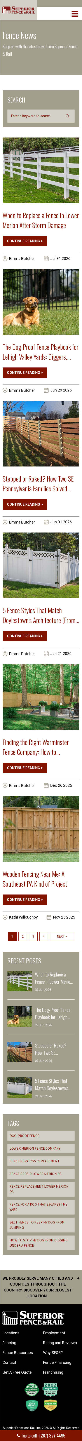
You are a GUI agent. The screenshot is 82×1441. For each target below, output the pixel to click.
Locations (10, 1333)
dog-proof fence (24, 1135)
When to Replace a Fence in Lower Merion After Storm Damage (41, 220)
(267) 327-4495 (52, 1435)
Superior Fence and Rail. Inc (21, 1428)
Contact (9, 1362)
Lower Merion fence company (35, 1148)
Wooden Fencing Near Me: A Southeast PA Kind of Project (35, 879)
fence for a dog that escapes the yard (38, 1207)
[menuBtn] (75, 13)
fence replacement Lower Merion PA (39, 1189)
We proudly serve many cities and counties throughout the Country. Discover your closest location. (41, 1287)
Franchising (53, 1372)
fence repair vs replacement (35, 1161)
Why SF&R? (53, 1352)
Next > (62, 936)
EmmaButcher (22, 258)
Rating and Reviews (60, 1342)
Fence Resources (17, 1352)
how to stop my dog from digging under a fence (39, 1243)
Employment (54, 1333)
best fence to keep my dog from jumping (37, 1225)
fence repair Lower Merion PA (35, 1173)
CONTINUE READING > (25, 241)
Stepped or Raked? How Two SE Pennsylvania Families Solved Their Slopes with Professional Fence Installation (38, 483)
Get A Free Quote (17, 1372)
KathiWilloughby (23, 917)
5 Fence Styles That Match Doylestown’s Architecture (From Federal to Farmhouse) (39, 615)
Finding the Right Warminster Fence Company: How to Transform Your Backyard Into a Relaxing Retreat (38, 747)
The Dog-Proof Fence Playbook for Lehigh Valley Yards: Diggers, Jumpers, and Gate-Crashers (41, 352)
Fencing (9, 1342)
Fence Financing (57, 1362)
